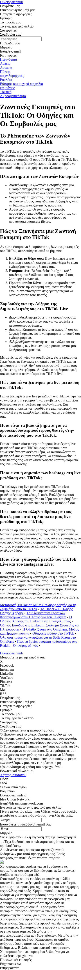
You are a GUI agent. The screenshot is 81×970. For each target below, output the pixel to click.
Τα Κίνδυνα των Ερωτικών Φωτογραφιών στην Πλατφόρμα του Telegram (33, 615)
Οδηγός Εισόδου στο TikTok (53, 633)
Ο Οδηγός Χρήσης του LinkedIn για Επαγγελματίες (36, 619)
